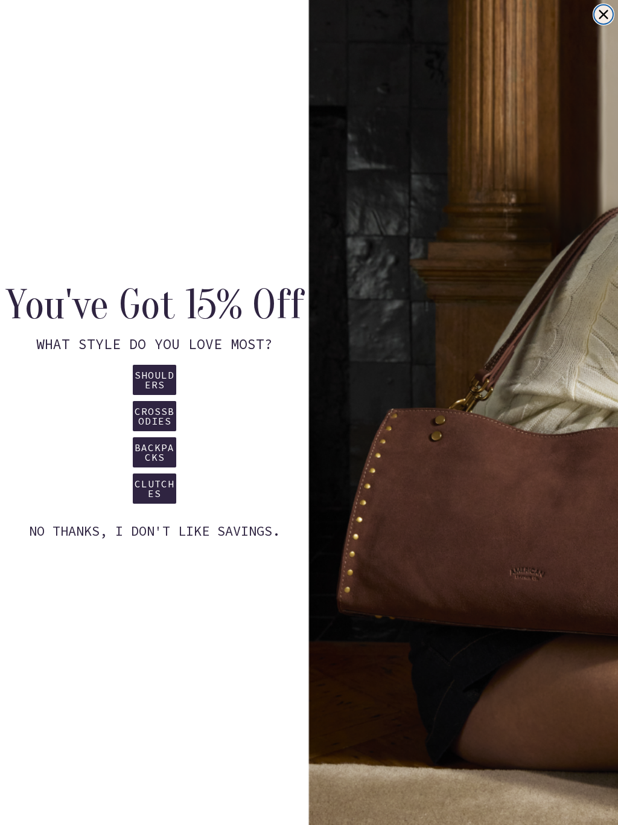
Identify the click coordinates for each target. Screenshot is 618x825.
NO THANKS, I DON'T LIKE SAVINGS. (154, 530)
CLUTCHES (154, 488)
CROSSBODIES (154, 416)
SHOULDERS (154, 380)
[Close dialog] (603, 14)
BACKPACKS (154, 452)
